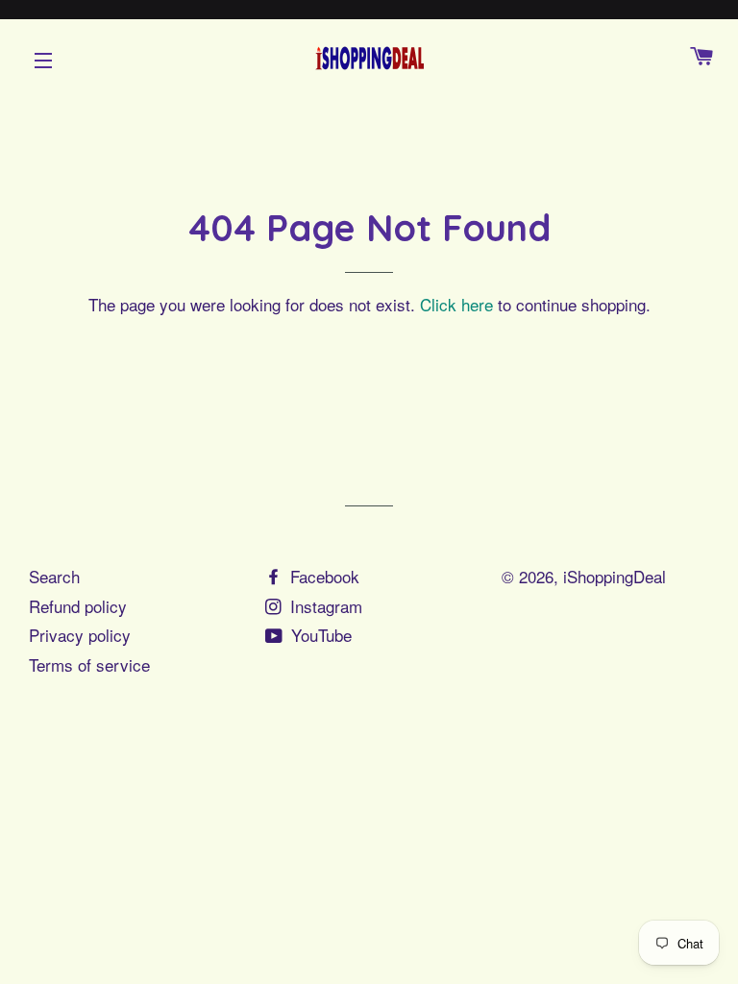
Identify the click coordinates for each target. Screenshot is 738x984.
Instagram (323, 606)
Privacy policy (80, 635)
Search (54, 576)
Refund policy (78, 606)
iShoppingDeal (614, 576)
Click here (456, 304)
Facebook (322, 576)
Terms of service (89, 664)
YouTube (319, 635)
